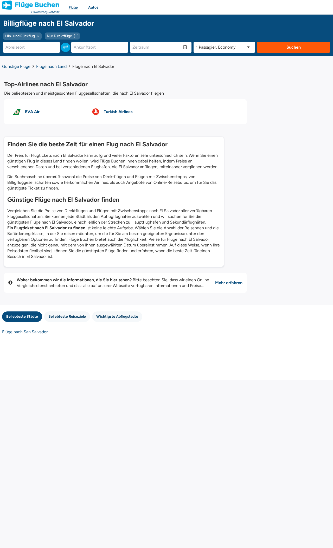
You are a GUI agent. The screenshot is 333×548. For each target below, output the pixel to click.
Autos (93, 7)
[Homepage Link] (30, 5)
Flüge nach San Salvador (25, 331)
